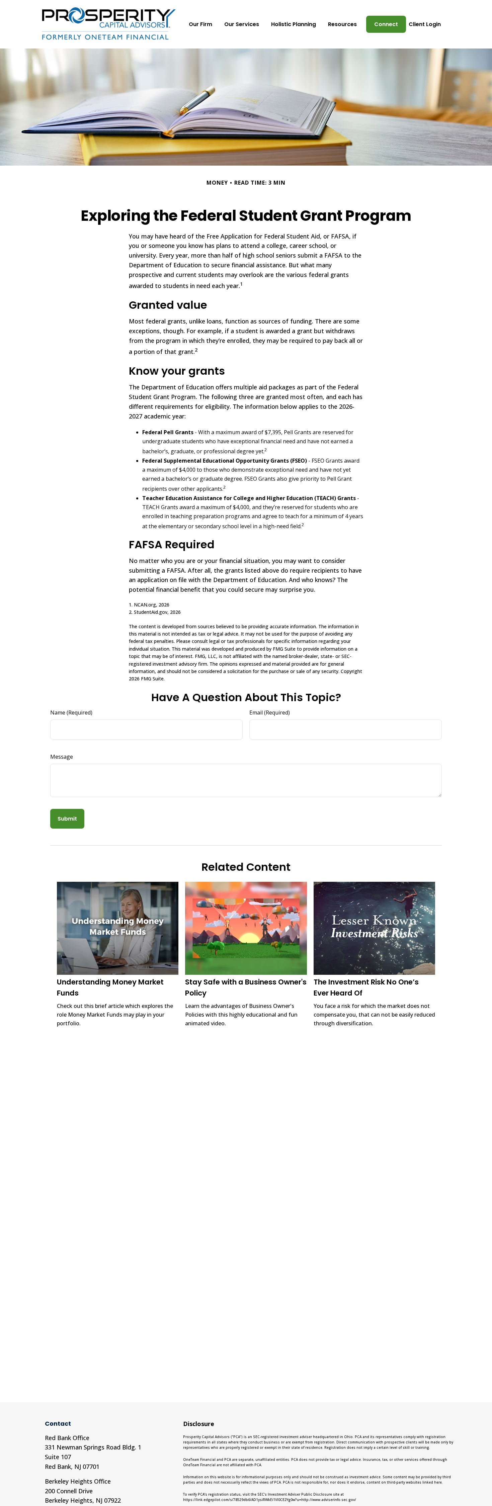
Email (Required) (269, 712)
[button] (200, 24)
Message (61, 756)
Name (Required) (71, 712)
